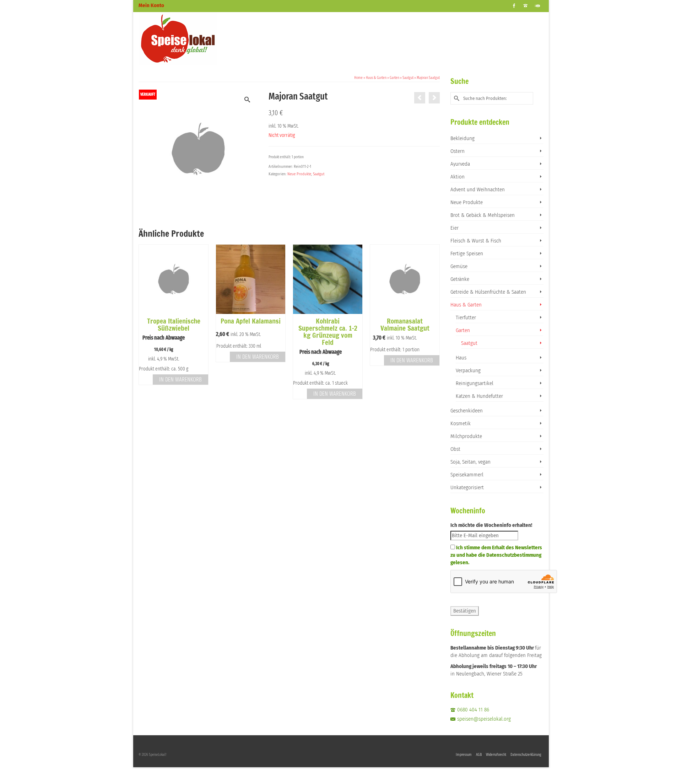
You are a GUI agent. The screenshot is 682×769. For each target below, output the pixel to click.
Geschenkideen (466, 410)
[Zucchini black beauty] (434, 97)
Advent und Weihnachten (477, 189)
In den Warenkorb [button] (180, 379)
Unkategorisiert (467, 487)
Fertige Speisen (466, 253)
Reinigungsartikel (474, 383)
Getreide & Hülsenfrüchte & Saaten (488, 292)
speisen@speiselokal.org (484, 719)
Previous (145, 321)
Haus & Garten (466, 304)
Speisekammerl (466, 474)
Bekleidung (462, 138)
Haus (461, 357)
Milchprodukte (466, 436)
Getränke (459, 279)
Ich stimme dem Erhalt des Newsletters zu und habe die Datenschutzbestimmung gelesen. (496, 555)
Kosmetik (460, 423)
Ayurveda (460, 164)
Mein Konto (151, 5)
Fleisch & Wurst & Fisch (475, 240)
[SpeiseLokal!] (202, 38)
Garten (463, 330)
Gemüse (458, 266)
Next (433, 321)
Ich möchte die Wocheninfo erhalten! (491, 525)
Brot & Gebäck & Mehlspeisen (482, 215)
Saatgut (318, 174)
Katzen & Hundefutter (479, 396)
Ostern (457, 151)
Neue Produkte (299, 174)
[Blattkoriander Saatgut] (419, 97)
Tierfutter (466, 317)
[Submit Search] (455, 98)
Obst (455, 449)
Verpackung (468, 370)
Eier (454, 228)
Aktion (457, 176)
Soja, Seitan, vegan (470, 462)
